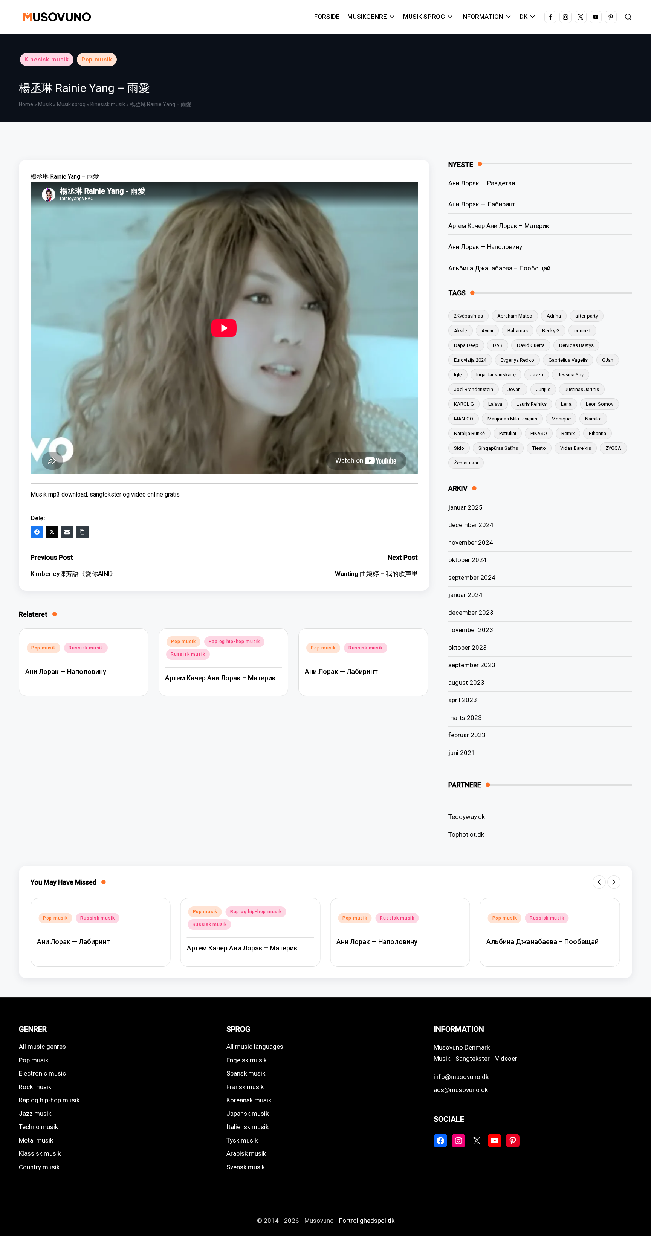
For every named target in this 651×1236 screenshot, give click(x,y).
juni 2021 (461, 752)
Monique (561, 419)
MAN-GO (463, 419)
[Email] (67, 532)
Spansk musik (245, 1073)
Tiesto (539, 448)
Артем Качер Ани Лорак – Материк (220, 678)
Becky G (551, 330)
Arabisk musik (246, 1153)
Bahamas (517, 330)
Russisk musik (86, 648)
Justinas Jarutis (582, 389)
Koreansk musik (248, 1100)
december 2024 (471, 525)
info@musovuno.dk (461, 1076)
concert (582, 330)
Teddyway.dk (466, 816)
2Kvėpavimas (468, 316)
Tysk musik (242, 1140)
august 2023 (466, 682)
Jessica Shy (571, 374)
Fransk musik (245, 1087)
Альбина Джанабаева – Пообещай (499, 268)
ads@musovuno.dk (461, 1090)
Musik (45, 104)
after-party (586, 316)
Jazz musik (35, 1113)
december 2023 (471, 612)
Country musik (39, 1167)
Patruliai (507, 433)
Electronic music (42, 1073)
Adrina (554, 316)
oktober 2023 (467, 647)
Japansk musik (247, 1113)
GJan (607, 360)
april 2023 (462, 700)
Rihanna (597, 433)
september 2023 (471, 665)
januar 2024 (465, 595)
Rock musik (35, 1087)
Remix (568, 433)
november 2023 (470, 630)
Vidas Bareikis (575, 448)
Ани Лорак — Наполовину (65, 671)
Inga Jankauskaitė (496, 374)
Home (26, 104)
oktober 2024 (467, 560)
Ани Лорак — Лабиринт (341, 671)
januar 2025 (465, 507)
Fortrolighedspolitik (366, 1220)
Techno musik (38, 1127)
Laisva (495, 404)
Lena (566, 404)
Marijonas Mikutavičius (512, 419)
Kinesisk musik (46, 59)
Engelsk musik (246, 1060)
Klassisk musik (40, 1153)
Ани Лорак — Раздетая (481, 183)
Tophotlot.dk (466, 834)
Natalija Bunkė (469, 433)
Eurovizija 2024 (470, 360)
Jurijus (543, 389)
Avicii (487, 330)
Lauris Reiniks (532, 404)
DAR (498, 345)
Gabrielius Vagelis (568, 360)
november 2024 (470, 542)
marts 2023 (465, 717)
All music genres (42, 1046)
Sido (459, 448)
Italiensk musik (247, 1127)
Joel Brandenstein (473, 389)
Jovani (514, 389)
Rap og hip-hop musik (234, 641)
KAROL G (464, 404)
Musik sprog (71, 104)
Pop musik (96, 59)
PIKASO (538, 433)
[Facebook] (37, 532)
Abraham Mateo (514, 316)
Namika (593, 419)
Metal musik (36, 1140)
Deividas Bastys (576, 345)
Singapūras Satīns (498, 448)
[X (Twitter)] (52, 532)
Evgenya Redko (517, 360)
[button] (599, 882)
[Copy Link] (82, 532)
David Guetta (531, 345)
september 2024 (471, 577)
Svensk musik (245, 1167)
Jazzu (536, 374)
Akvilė (460, 330)
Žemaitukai (466, 463)
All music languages (254, 1046)
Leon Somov (599, 404)
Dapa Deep (466, 345)
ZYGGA (613, 448)
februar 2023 (467, 735)
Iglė (458, 374)
